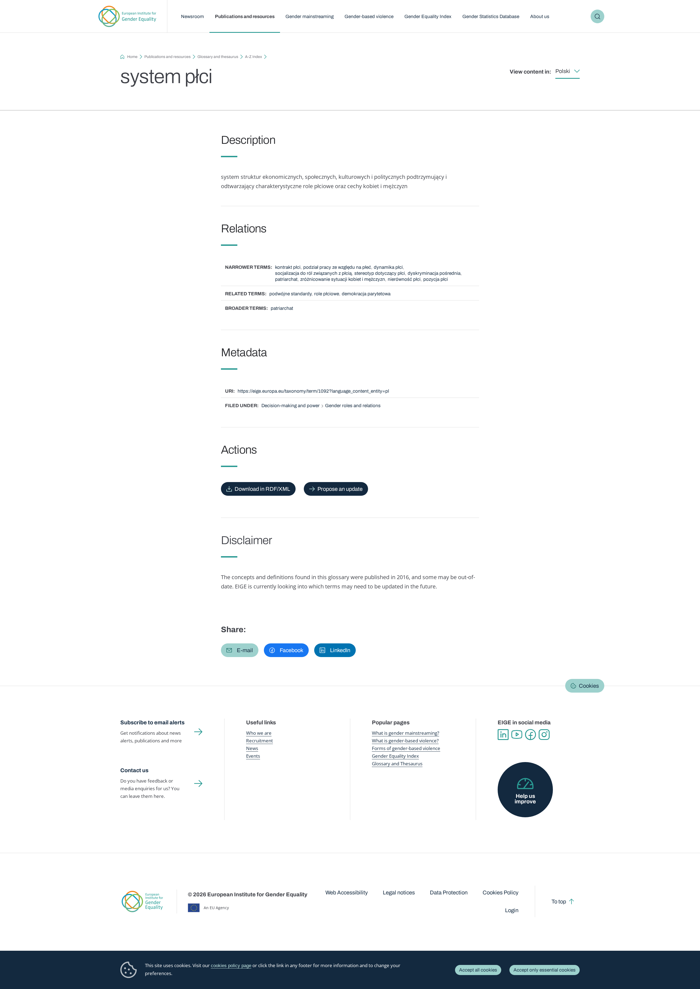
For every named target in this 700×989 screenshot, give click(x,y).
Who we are (259, 733)
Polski (562, 71)
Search (597, 16)
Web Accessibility (346, 892)
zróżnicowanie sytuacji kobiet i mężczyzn (342, 279)
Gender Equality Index (427, 16)
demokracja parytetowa (366, 293)
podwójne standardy (290, 293)
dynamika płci (388, 267)
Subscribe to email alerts (152, 722)
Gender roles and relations (353, 405)
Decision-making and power (290, 405)
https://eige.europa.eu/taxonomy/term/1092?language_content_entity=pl (313, 391)
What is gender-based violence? (405, 740)
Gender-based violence (369, 16)
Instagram (544, 734)
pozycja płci (435, 279)
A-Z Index (253, 57)
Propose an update (340, 489)
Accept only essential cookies (545, 970)
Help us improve (525, 798)
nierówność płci (404, 279)
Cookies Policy (500, 892)
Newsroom (192, 16)
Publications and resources (245, 16)
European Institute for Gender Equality (127, 16)
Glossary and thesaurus (217, 57)
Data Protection (449, 892)
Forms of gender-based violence (406, 748)
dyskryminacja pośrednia (434, 273)
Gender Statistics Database (490, 16)
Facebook (530, 734)
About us (539, 16)
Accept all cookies (478, 970)
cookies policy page (231, 965)
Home (132, 57)
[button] (239, 650)
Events (253, 756)
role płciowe (326, 293)
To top (559, 901)
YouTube (516, 734)
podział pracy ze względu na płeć (337, 267)
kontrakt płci (288, 267)
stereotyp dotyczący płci (379, 273)
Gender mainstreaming (309, 16)
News (252, 748)
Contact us (134, 770)
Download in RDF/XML (262, 489)
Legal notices (399, 892)
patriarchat (286, 279)
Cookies (589, 686)
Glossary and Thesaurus (397, 763)
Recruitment (259, 740)
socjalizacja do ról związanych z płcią (313, 273)
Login (511, 910)
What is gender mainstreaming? (405, 733)
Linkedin (503, 734)
